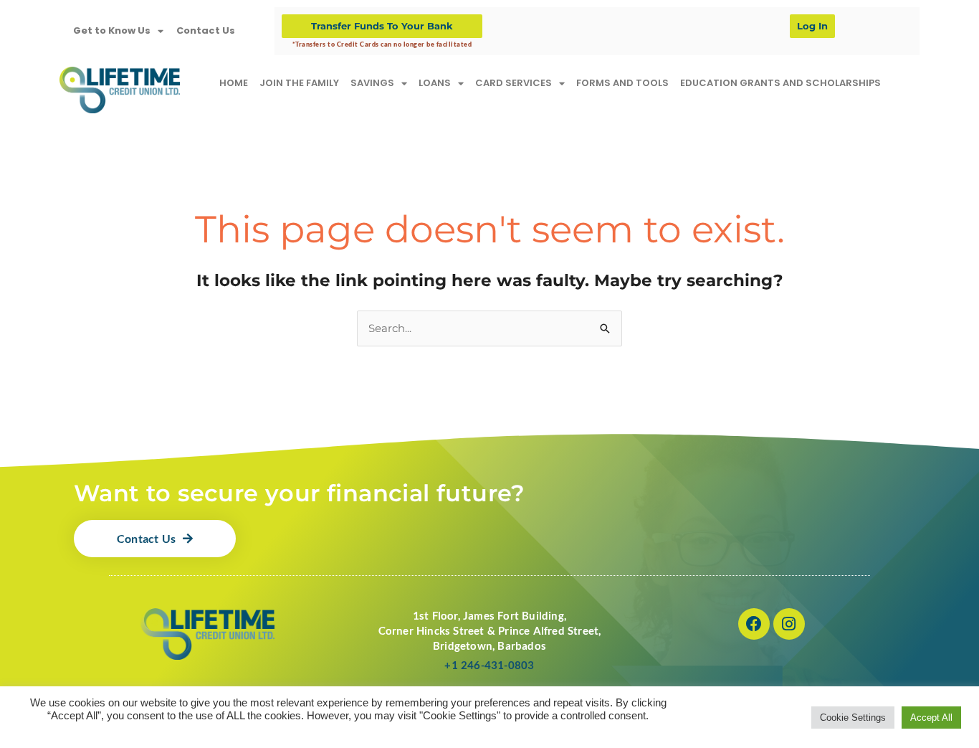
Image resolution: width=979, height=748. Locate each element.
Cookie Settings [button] (853, 717)
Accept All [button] (931, 717)
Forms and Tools (622, 83)
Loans (435, 83)
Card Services (513, 83)
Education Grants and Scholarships (780, 83)
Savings (372, 83)
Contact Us (205, 30)
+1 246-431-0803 (489, 664)
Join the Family (299, 83)
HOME (233, 83)
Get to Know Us (112, 30)
